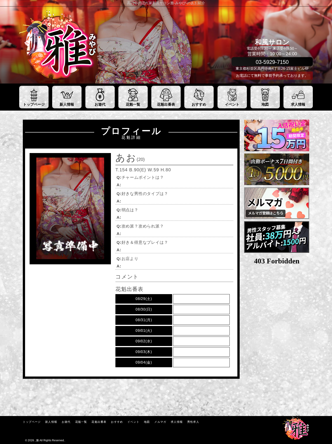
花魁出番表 (98, 421)
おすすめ (117, 421)
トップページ (32, 421)
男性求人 (193, 421)
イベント (133, 421)
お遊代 (66, 421)
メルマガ (160, 421)
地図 (147, 421)
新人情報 (51, 421)
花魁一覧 (81, 421)
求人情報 (177, 421)
